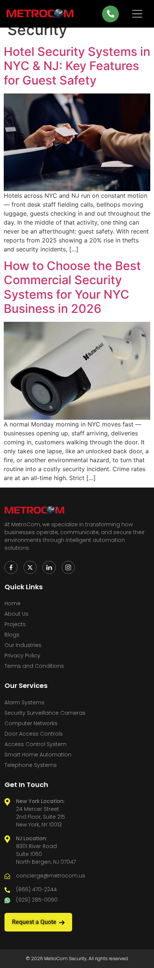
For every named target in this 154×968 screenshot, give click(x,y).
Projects (15, 624)
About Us (16, 614)
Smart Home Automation (37, 754)
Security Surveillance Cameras (45, 713)
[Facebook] (11, 567)
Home (12, 603)
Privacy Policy (22, 655)
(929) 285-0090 (37, 900)
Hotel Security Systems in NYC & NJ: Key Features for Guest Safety (77, 66)
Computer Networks (31, 723)
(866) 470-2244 (36, 889)
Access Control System (35, 744)
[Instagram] (68, 567)
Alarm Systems (24, 702)
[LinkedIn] (49, 567)
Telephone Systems (30, 765)
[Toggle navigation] (137, 13)
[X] (30, 567)
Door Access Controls (33, 733)
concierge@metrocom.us (50, 875)
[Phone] (110, 14)
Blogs (11, 634)
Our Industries (22, 645)
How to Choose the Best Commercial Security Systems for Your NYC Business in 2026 (72, 287)
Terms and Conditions (34, 666)
